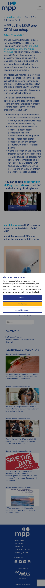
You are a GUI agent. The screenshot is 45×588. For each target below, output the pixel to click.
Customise (22, 304)
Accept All (22, 298)
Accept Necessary (22, 310)
